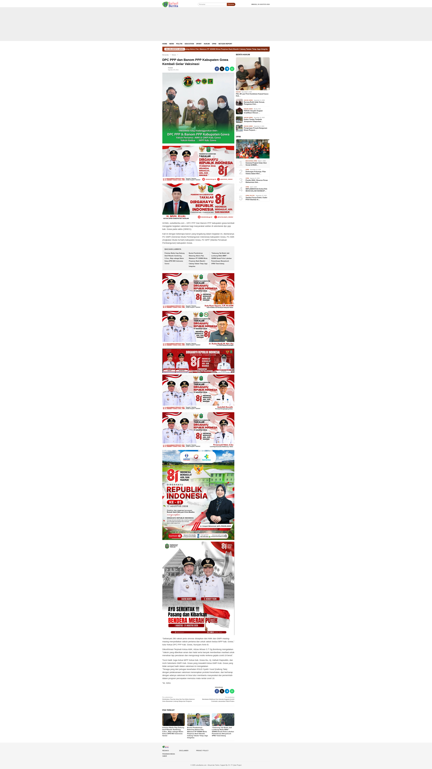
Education (249, 161)
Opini (255, 161)
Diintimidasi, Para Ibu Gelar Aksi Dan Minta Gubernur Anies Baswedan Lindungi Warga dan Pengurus (178, 699)
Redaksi (165, 750)
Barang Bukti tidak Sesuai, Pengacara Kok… (254, 103)
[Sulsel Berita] (170, 4)
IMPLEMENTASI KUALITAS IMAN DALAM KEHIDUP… (256, 190)
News (251, 100)
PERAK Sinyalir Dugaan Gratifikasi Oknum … (253, 112)
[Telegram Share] (227, 69)
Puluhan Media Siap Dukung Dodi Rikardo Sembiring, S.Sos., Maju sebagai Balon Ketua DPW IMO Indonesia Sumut (174, 258)
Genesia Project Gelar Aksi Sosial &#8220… (256, 164)
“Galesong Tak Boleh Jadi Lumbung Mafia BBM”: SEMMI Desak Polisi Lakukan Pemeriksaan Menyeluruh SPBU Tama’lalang (224, 49)
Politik (252, 195)
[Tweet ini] (222, 69)
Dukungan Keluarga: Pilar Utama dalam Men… (256, 173)
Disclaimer (183, 750)
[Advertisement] (216, 24)
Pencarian (231, 4)
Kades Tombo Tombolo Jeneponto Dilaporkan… (253, 120)
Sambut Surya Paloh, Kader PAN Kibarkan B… (256, 198)
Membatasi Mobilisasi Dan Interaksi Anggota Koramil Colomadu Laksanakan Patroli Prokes (218, 699)
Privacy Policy (202, 750)
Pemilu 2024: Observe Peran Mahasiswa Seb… (257, 181)
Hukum (238, 92)
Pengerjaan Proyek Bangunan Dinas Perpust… (255, 129)
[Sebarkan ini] (217, 69)
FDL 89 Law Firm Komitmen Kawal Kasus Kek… (252, 95)
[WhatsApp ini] (232, 69)
